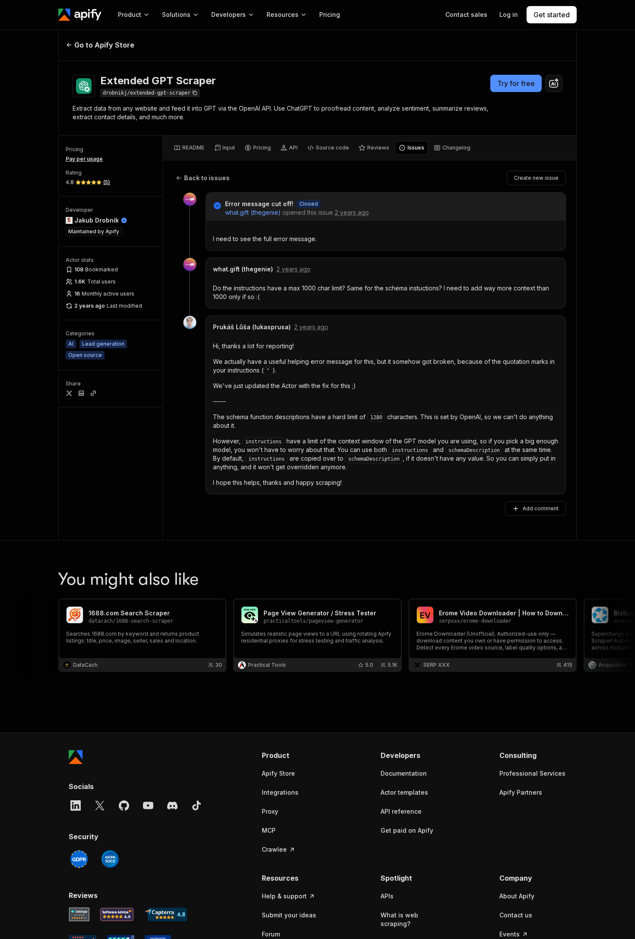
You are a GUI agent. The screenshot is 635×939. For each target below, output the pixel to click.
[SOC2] (110, 859)
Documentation (404, 773)
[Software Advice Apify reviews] (117, 914)
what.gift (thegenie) (253, 212)
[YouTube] (148, 805)
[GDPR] (79, 859)
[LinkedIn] (76, 805)
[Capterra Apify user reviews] (165, 914)
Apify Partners (520, 792)
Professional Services (532, 773)
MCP (269, 830)
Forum (271, 934)
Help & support (284, 896)
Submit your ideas (289, 915)
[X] (100, 805)
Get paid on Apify (407, 830)
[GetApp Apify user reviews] (79, 914)
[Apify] (80, 15)
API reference (401, 811)
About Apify (516, 896)
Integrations (280, 792)
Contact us (515, 915)
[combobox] (553, 83)
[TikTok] (196, 805)
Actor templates (404, 792)
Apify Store (278, 773)
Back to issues (207, 177)
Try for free (516, 83)
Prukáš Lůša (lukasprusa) (252, 327)
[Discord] (172, 805)
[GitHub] (124, 805)
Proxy (270, 811)
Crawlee (274, 849)
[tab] (189, 148)
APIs (387, 896)
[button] (295, 755)
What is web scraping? (399, 919)
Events (509, 934)
